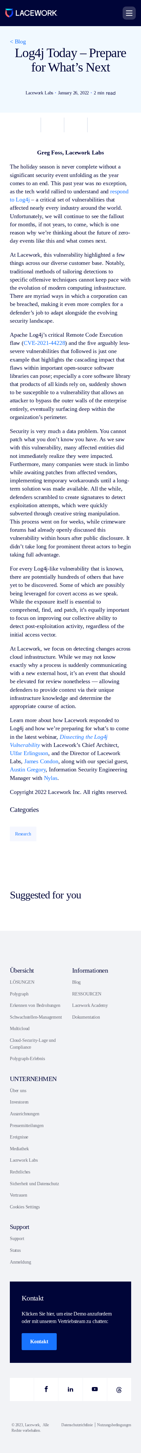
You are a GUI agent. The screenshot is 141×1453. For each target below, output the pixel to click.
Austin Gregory (28, 769)
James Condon (41, 761)
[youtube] (95, 1389)
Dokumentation (86, 1017)
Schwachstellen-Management (36, 1017)
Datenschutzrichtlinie (76, 1425)
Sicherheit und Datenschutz (34, 1183)
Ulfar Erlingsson (29, 753)
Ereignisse (19, 1137)
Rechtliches (20, 1172)
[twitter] (22, 1389)
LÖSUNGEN (22, 982)
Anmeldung (20, 1262)
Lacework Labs (24, 1160)
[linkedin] (70, 1389)
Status (15, 1250)
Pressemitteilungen (27, 1125)
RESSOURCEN (86, 994)
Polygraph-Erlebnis (27, 1058)
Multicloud (20, 1028)
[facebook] (46, 1389)
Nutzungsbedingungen (114, 1425)
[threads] (119, 1389)
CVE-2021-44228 (44, 343)
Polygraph (19, 994)
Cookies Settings (25, 1206)
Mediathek (19, 1148)
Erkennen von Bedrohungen (35, 1005)
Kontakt (39, 1341)
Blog (76, 982)
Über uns (18, 1090)
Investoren (19, 1102)
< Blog (18, 41)
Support (17, 1238)
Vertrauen (18, 1195)
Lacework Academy (90, 1005)
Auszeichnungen (24, 1113)
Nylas (50, 778)
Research (23, 833)
